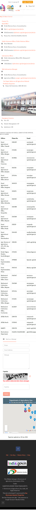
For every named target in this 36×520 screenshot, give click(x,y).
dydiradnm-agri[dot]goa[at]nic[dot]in (23, 64)
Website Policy (21, 455)
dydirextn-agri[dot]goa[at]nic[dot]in (24, 32)
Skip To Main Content (6, 16)
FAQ (7, 455)
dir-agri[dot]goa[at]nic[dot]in (15, 29)
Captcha (5, 371)
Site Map (12, 455)
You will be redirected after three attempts (16, 381)
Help (28, 455)
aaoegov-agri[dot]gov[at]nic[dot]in (25, 78)
